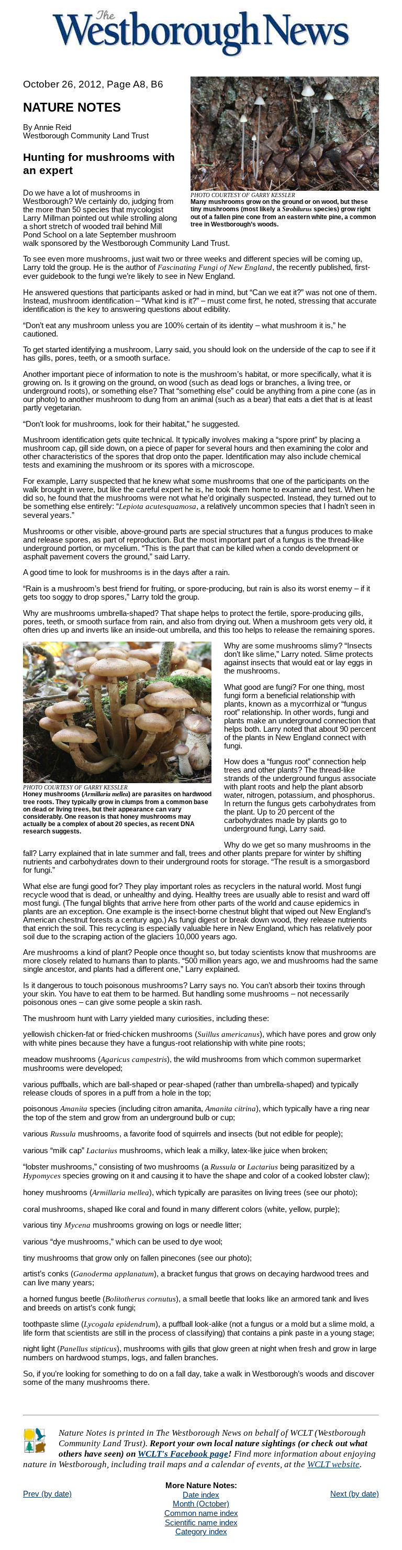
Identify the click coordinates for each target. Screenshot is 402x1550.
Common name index (201, 1513)
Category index (201, 1531)
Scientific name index (201, 1523)
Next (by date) (354, 1494)
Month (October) (201, 1504)
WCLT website (333, 1464)
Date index (201, 1495)
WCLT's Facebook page (183, 1454)
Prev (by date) (47, 1494)
